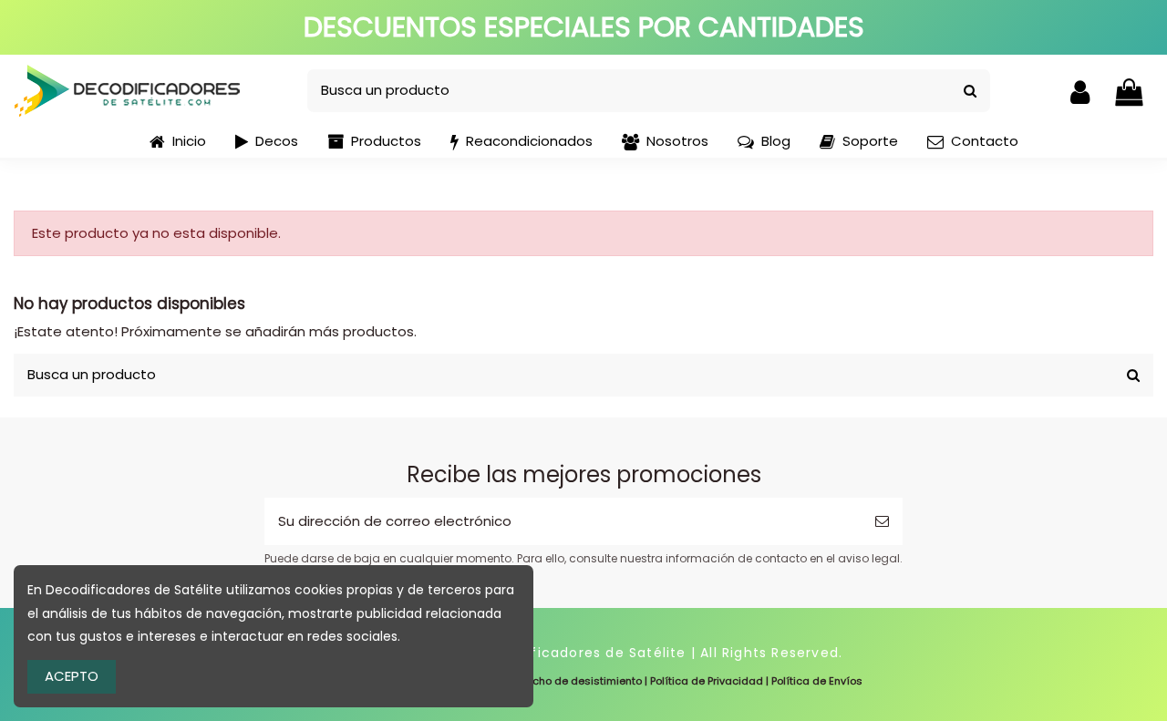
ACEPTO (71, 675)
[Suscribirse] (882, 522)
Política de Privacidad (706, 681)
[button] (374, 142)
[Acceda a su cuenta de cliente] (1080, 91)
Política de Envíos (816, 681)
